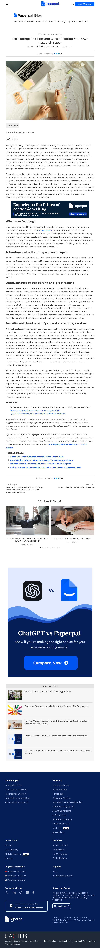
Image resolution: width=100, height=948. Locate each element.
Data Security (11, 850)
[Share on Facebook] (54, 53)
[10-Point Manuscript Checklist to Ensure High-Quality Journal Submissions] (27, 520)
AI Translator (58, 832)
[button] (9, 527)
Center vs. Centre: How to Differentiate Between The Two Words (56, 706)
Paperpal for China (16, 871)
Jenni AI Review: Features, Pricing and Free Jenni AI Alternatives (56, 736)
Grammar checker (61, 785)
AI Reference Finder (62, 819)
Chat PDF (60, 828)
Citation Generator (61, 824)
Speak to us (62, 906)
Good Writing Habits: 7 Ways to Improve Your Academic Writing (41, 460)
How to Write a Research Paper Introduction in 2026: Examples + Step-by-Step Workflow (57, 722)
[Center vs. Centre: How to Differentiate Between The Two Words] (15, 710)
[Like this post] (52, 53)
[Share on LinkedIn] (59, 53)
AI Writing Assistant (61, 811)
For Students (58, 850)
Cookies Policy (65, 941)
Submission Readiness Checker (67, 802)
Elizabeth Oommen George (47, 46)
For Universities (59, 854)
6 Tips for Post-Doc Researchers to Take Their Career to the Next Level (45, 467)
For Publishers (59, 858)
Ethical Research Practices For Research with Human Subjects (40, 464)
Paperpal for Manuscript (17, 802)
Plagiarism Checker (61, 798)
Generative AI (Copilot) (63, 806)
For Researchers (60, 845)
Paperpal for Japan (16, 880)
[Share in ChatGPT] (8, 138)
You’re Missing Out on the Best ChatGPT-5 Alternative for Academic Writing (58, 751)
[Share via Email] (61, 53)
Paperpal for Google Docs (17, 798)
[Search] (73, 4)
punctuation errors (44, 230)
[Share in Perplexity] (15, 138)
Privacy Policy (50, 941)
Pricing (8, 845)
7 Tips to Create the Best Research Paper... (73, 539)
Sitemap (9, 858)
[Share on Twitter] (56, 53)
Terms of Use (80, 941)
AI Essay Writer (59, 815)
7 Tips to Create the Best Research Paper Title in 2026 (37, 456)
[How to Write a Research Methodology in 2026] (15, 695)
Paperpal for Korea (16, 876)
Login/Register (85, 4)
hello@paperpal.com (62, 876)
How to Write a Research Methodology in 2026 (48, 691)
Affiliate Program (16, 854)
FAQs (54, 871)
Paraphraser (58, 794)
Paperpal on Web (13, 785)
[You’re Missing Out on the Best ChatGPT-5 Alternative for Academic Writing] (15, 754)
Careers (92, 941)
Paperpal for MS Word (16, 789)
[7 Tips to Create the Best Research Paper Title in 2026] (72, 520)
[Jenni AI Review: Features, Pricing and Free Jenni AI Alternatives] (15, 739)
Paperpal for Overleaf (15, 794)
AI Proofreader (59, 789)
